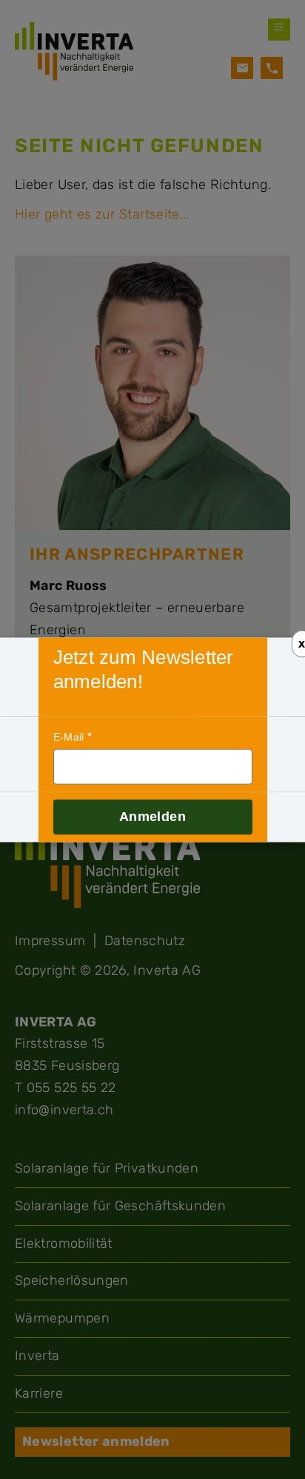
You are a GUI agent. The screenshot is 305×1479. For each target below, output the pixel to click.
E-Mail (68, 737)
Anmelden (152, 816)
